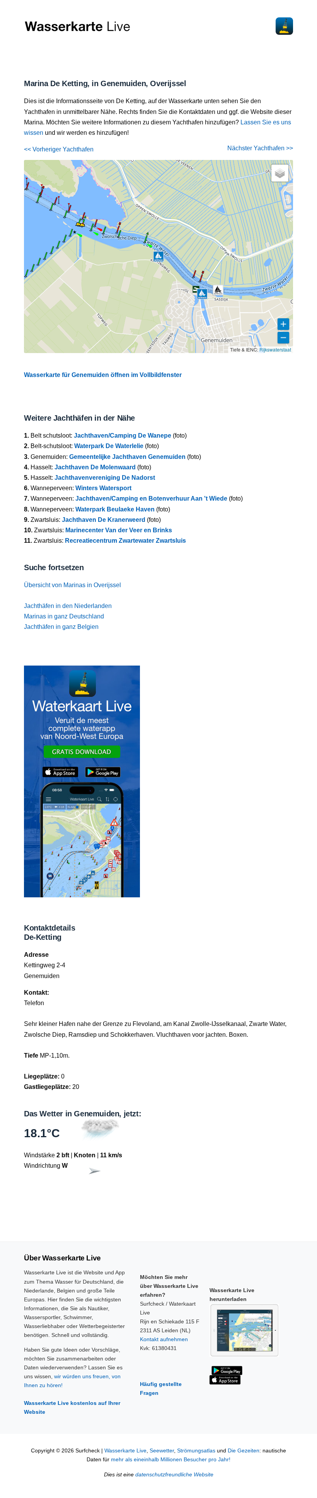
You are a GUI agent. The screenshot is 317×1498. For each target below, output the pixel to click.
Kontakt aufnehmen (164, 1339)
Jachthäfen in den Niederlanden (68, 606)
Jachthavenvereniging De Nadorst (105, 477)
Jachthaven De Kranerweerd (103, 519)
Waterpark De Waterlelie (108, 446)
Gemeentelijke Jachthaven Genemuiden (127, 456)
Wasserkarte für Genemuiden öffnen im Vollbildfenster (103, 375)
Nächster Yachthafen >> (260, 148)
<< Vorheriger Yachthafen (59, 149)
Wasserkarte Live (125, 1451)
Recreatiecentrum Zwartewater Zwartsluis (125, 540)
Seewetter (162, 1451)
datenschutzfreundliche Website (174, 1475)
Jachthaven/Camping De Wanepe (122, 435)
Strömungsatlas (196, 1451)
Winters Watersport (103, 488)
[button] (37, 202)
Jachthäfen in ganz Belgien (61, 626)
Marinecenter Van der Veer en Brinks (118, 530)
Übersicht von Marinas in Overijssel (72, 585)
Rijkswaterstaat (275, 349)
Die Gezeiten (243, 1451)
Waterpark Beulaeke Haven (115, 509)
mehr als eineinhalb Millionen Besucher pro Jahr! (170, 1459)
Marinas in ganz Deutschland (64, 616)
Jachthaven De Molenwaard (95, 467)
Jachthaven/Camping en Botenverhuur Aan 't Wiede (151, 498)
